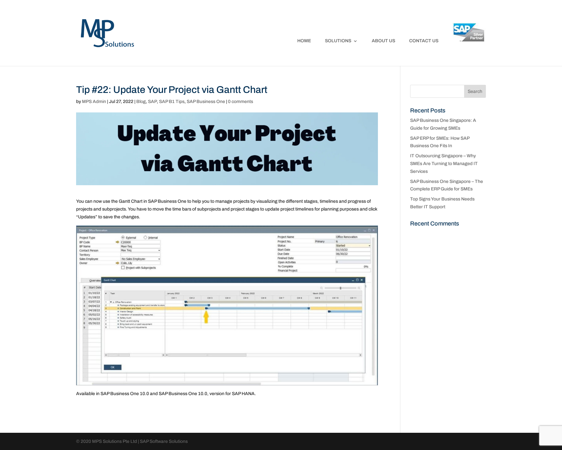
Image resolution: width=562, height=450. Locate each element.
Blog (141, 101)
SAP (152, 101)
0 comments (240, 101)
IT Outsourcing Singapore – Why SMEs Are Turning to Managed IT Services (444, 163)
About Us (383, 41)
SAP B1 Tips (171, 101)
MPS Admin (94, 101)
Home (304, 41)
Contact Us (423, 41)
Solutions (338, 41)
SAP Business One (206, 101)
